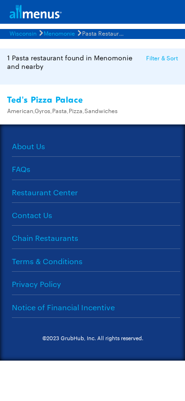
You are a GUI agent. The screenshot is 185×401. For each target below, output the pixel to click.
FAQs (21, 169)
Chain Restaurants (45, 238)
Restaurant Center (45, 192)
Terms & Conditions (47, 261)
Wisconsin (23, 33)
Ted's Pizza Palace (45, 100)
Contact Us (32, 215)
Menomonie (59, 33)
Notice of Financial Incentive (63, 307)
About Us (28, 146)
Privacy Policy (36, 284)
